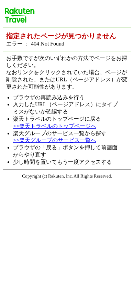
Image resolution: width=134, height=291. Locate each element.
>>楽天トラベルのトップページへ (54, 126)
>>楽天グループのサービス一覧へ (54, 140)
